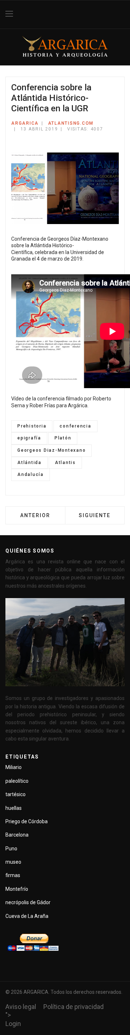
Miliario (13, 767)
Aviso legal (20, 1006)
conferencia (75, 426)
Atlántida (29, 462)
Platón (63, 438)
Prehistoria (31, 426)
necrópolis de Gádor (28, 902)
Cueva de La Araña (26, 916)
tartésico (15, 794)
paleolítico (17, 781)
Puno (11, 848)
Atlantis (65, 462)
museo (13, 862)
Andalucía (30, 474)
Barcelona (17, 835)
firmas (12, 875)
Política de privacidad (73, 1006)
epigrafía (29, 438)
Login (13, 1023)
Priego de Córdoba (26, 821)
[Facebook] (122, 14)
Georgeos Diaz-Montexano (51, 450)
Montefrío (16, 889)
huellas (13, 808)
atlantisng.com (71, 123)
